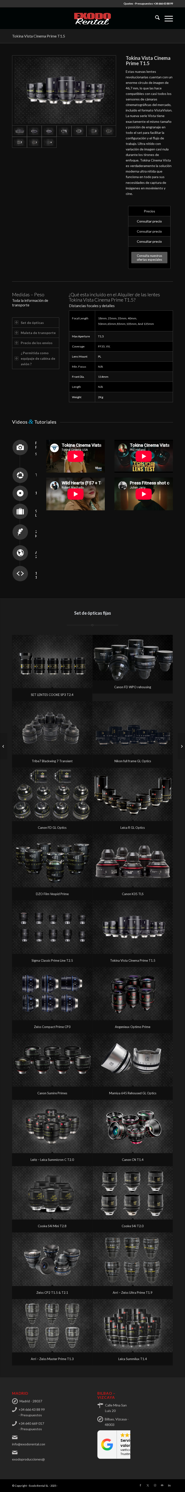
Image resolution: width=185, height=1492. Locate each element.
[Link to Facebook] (140, 1485)
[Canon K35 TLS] (132, 860)
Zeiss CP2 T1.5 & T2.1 (52, 1292)
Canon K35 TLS (133, 894)
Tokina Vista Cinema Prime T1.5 (38, 36)
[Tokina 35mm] (64, 130)
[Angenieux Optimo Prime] (132, 993)
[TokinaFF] (64, 90)
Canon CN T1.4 (133, 1160)
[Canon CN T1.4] (132, 1126)
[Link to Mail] (162, 1485)
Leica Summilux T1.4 (132, 1359)
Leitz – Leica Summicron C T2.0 (52, 1160)
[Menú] (166, 18)
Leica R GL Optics (132, 828)
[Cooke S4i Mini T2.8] (52, 1193)
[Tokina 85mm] (19, 142)
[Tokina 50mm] (93, 130)
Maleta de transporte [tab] (38, 333)
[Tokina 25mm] (49, 130)
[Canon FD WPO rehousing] (132, 658)
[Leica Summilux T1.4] (132, 1325)
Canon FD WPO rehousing (132, 687)
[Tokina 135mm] (49, 142)
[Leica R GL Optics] (132, 794)
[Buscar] (155, 18)
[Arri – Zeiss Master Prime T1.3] (52, 1325)
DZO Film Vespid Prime (52, 894)
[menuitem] (155, 18)
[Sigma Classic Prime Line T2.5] (52, 927)
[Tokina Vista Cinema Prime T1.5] (132, 927)
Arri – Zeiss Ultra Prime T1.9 (132, 1292)
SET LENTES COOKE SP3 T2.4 (52, 695)
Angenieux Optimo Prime (132, 1027)
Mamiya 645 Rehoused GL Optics (132, 1093)
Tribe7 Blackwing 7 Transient (52, 761)
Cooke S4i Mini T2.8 (52, 1226)
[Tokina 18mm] (34, 130)
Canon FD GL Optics (52, 828)
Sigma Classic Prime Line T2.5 (52, 960)
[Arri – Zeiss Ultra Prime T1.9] (132, 1259)
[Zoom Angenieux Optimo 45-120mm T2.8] (181, 746)
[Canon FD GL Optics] (52, 794)
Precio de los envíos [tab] (37, 343)
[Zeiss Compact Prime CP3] (52, 993)
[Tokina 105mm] (34, 142)
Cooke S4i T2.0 (133, 1226)
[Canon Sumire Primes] (52, 1060)
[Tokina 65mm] (108, 130)
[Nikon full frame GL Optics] (132, 728)
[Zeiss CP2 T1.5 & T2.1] (52, 1259)
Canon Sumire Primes (52, 1093)
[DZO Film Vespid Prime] (52, 860)
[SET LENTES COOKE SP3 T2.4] (52, 661)
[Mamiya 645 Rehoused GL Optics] (132, 1060)
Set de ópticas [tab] (32, 323)
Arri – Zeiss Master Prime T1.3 (52, 1359)
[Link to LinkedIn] (169, 1485)
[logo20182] (92, 18)
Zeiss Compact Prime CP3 (52, 1027)
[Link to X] (147, 1485)
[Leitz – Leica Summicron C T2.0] (52, 1126)
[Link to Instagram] (155, 1485)
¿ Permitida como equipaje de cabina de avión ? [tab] (38, 358)
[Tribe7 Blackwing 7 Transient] (52, 728)
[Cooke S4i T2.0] (132, 1193)
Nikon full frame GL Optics (132, 761)
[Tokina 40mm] (79, 130)
